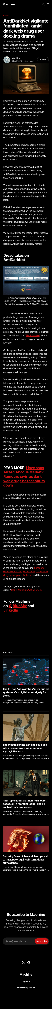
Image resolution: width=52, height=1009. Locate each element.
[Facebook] (28, 962)
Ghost (32, 987)
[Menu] (48, 4)
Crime (6, 15)
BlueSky (20, 606)
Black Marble (33, 335)
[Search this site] (43, 4)
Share (43, 59)
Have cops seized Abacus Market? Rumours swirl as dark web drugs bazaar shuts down (24, 477)
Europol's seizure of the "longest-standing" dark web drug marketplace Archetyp (25, 572)
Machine (9, 4)
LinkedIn (10, 610)
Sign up (26, 981)
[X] (23, 962)
